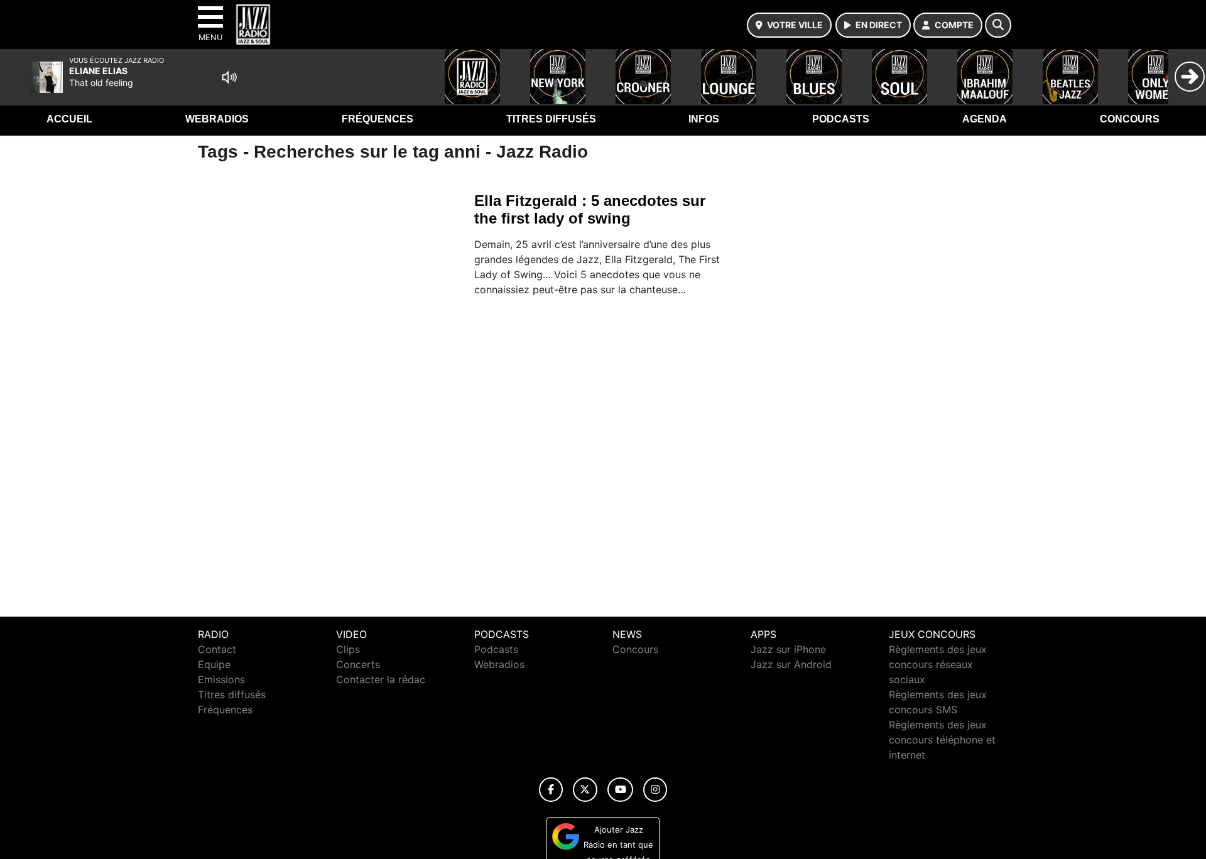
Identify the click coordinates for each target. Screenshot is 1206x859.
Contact (217, 649)
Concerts (358, 664)
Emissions (221, 679)
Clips (348, 649)
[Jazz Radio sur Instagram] (655, 789)
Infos (703, 119)
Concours (1130, 119)
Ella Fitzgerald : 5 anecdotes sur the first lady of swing (589, 209)
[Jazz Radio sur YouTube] (620, 789)
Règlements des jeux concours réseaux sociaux (938, 664)
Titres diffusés (551, 119)
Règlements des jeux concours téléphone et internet (942, 739)
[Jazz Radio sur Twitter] (585, 789)
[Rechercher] (998, 25)
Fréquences (377, 119)
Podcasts (840, 119)
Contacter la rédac (380, 679)
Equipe (214, 664)
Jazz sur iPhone (788, 649)
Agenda (984, 119)
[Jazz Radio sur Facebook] (551, 789)
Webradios (217, 119)
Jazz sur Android (791, 664)
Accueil (69, 119)
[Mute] (229, 77)
